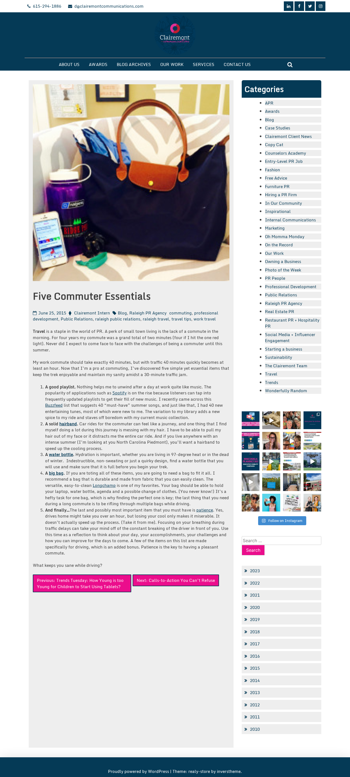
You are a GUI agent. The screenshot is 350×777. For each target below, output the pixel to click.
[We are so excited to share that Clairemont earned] (312, 503)
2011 (255, 717)
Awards (98, 64)
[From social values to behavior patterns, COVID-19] (292, 503)
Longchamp (104, 485)
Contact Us (237, 64)
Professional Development (290, 286)
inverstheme (229, 771)
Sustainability (278, 357)
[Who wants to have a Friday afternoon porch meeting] (292, 482)
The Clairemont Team (286, 365)
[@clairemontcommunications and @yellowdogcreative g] (292, 441)
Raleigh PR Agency (148, 313)
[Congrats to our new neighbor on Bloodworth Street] (312, 482)
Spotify (119, 392)
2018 (255, 631)
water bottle (61, 454)
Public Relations (77, 319)
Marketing (275, 228)
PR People (275, 278)
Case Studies (277, 128)
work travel (205, 319)
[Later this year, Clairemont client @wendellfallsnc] (312, 441)
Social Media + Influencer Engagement (290, 337)
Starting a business (283, 349)
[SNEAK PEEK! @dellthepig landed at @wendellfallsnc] (271, 420)
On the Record (279, 244)
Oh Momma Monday (284, 236)
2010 (255, 729)
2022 (255, 583)
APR (269, 103)
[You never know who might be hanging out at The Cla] (250, 482)
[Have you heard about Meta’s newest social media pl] (250, 420)
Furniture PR (277, 186)
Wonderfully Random (286, 390)
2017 (255, 643)
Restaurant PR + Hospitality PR (292, 323)
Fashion (272, 169)
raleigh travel (156, 319)
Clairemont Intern (92, 313)
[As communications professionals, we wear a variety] (250, 441)
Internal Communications (290, 219)
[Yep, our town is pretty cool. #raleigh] (271, 482)
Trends (271, 382)
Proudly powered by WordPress (139, 771)
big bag (56, 473)
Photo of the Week (283, 270)
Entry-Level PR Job (284, 161)
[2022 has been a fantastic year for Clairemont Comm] (312, 420)
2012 (255, 704)
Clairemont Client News (288, 136)
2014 (255, 680)
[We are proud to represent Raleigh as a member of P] (292, 420)
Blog (122, 313)
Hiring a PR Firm (281, 194)
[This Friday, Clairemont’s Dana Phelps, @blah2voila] (271, 441)
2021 (255, 595)
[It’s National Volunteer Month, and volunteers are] (250, 503)
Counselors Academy (285, 153)
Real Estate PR (279, 311)
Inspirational (278, 211)
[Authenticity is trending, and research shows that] (271, 503)
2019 (255, 619)
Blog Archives (134, 64)
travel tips (181, 319)
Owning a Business (283, 261)
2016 (255, 656)
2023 (255, 570)
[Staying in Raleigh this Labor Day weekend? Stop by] (312, 461)
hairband (68, 423)
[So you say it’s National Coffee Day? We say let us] (271, 461)
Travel (271, 374)
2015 (255, 668)
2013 (255, 692)
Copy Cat (274, 144)
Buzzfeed (54, 405)
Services (203, 64)
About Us (69, 64)
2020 (255, 607)
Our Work (171, 64)
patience (204, 510)
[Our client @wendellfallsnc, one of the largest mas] (292, 461)
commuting (180, 313)
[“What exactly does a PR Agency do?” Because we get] (250, 461)
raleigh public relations (117, 319)
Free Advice (276, 178)
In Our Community (283, 203)
